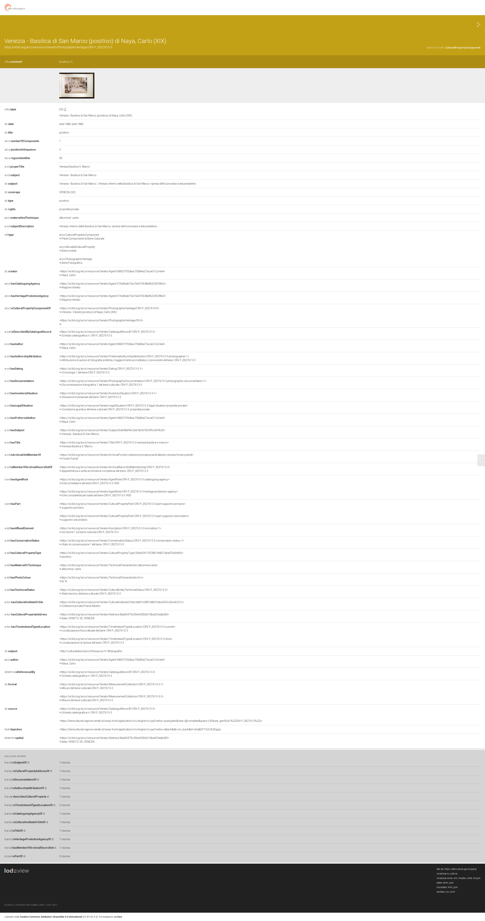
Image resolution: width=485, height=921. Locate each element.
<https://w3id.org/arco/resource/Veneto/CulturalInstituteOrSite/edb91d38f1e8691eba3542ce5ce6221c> (121, 604)
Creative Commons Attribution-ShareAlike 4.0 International (51, 917)
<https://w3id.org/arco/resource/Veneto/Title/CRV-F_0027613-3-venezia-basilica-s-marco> (114, 444)
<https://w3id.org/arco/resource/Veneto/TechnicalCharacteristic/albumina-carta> (108, 567)
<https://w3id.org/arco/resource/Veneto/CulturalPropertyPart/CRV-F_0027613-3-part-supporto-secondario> (124, 517)
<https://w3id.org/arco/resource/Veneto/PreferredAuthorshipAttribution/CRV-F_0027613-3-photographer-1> (127, 358)
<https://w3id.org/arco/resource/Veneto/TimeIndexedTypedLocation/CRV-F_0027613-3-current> (117, 628)
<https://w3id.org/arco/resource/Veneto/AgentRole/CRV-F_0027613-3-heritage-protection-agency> (118, 493)
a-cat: (28, 331)
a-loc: (24, 602)
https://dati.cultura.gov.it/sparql (460, 869)
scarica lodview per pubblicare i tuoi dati (31, 905)
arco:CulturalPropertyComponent (81, 236)
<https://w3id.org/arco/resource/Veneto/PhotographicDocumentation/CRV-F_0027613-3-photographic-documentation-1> (133, 382)
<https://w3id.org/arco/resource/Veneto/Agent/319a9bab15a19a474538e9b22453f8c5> (112, 285)
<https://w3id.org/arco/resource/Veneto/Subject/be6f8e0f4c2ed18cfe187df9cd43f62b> (112, 432)
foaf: (13, 729)
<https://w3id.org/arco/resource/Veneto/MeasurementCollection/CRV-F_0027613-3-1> (111, 686)
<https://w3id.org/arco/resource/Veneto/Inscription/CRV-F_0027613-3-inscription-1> (110, 530)
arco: (22, 141)
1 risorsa (64, 762)
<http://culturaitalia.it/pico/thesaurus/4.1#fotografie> (91, 651)
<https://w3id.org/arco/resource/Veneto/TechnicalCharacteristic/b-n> (101, 579)
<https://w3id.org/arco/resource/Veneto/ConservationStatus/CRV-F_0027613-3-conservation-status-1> (121, 542)
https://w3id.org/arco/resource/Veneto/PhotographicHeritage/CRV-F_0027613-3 (58, 47)
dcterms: (20, 672)
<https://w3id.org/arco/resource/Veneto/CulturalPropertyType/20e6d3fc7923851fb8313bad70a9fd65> (121, 554)
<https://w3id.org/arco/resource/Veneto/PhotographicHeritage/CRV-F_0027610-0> (109, 310)
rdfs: (13, 61)
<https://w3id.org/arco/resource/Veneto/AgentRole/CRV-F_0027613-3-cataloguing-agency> (114, 481)
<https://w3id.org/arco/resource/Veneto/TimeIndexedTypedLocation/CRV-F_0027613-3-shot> (115, 640)
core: (16, 479)
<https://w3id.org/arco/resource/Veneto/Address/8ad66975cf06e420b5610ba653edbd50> (114, 616)
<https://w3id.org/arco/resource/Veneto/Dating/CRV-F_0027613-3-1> (101, 370)
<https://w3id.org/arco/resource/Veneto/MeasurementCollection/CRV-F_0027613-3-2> (111, 698)
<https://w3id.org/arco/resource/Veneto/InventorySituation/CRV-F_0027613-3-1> (108, 395)
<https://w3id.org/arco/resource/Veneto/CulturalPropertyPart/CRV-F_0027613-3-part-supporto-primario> (122, 505)
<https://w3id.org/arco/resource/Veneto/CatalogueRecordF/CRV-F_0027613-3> (107, 333)
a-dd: (19, 528)
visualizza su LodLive (446, 873)
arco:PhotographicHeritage (75, 261)
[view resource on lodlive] (478, 24)
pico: (22, 217)
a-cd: (14, 166)
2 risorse (64, 805)
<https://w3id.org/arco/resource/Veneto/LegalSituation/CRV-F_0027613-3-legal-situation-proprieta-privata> (123, 407)
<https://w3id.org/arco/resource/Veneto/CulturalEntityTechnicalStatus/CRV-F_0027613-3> (113, 591)
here (119, 917)
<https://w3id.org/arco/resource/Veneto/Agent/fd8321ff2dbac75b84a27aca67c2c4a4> (112, 273)
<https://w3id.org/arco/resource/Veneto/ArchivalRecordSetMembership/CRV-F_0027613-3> (114, 469)
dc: (9, 124)
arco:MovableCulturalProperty (77, 248)
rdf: (9, 234)
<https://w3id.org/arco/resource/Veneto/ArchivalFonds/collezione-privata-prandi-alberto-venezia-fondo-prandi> (126, 456)
